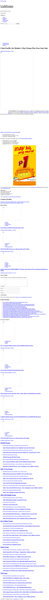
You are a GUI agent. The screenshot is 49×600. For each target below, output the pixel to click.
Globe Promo (4, 547)
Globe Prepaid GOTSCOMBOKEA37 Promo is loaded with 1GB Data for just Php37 (19, 309)
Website (1, 292)
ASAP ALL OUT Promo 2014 (10, 504)
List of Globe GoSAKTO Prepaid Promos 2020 (12, 227)
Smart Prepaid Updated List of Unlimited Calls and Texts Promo (19, 447)
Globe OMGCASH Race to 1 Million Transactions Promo (17, 556)
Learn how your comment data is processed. (23, 297)
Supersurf (7, 412)
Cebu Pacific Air (6, 44)
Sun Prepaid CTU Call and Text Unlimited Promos (15, 530)
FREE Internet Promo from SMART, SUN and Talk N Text (17, 473)
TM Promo (3, 573)
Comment (2, 286)
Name (1, 288)
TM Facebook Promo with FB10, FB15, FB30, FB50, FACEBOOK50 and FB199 (18, 304)
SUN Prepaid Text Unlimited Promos (12, 544)
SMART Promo (5, 443)
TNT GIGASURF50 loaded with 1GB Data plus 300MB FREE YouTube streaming (19, 308)
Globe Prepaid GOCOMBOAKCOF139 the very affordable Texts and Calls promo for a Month (21, 316)
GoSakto (7, 223)
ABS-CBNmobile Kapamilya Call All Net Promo (15, 500)
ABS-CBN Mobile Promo (8, 495)
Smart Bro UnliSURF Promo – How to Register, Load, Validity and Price (21, 466)
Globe (6, 222)
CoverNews (15, 598)
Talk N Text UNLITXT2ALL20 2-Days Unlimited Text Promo (18, 478)
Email (1, 290)
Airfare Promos (6, 43)
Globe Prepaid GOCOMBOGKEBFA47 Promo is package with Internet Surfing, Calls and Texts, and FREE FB (24, 314)
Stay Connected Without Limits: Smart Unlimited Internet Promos (15, 302)
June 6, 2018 (10, 251)
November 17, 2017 (12, 272)
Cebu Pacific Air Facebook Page (36, 187)
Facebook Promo (8, 387)
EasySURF (7, 243)
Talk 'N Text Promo (6, 469)
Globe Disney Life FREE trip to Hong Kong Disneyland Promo (15, 307)
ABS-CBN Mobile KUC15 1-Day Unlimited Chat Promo (17, 509)
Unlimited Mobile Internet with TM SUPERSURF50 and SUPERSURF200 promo (18, 305)
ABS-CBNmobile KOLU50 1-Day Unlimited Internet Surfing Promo (19, 518)
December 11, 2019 (11, 230)
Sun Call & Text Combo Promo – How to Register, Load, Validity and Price (21, 535)
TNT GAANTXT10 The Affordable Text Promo (14, 483)
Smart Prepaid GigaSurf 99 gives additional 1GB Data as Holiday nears (16, 315)
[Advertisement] (24, 33)
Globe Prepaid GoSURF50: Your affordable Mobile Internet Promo (19, 561)
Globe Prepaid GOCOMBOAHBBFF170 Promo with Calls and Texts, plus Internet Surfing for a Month (22, 311)
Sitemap (4, 19)
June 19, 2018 (10, 395)
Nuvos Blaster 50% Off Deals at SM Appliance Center (11, 202)
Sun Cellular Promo (6, 521)
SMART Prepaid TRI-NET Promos (11, 457)
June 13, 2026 (10, 347)
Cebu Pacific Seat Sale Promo (15, 196)
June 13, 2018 (10, 419)
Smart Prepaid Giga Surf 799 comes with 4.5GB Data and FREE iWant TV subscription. (19, 312)
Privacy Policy (5, 20)
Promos (4, 45)
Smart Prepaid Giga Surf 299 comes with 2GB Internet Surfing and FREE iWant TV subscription (21, 310)
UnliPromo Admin (4, 51)
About (4, 17)
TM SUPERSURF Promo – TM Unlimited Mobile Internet (17, 587)
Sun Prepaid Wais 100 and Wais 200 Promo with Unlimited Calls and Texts (21, 526)
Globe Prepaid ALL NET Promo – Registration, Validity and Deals (19, 552)
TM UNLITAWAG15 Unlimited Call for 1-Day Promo (16, 578)
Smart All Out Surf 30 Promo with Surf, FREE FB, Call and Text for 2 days (21, 452)
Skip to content (3, 0)
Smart (6, 343)
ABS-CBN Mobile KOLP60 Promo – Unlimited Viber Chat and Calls (20, 513)
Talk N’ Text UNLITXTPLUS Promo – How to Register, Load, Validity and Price (23, 487)
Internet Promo (8, 341)
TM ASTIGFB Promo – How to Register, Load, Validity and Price (19, 596)
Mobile (6, 264)
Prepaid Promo (8, 224)
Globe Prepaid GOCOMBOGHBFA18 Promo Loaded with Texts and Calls (17, 317)
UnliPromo (6, 6)
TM (6, 245)
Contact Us (5, 18)
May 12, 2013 (10, 51)
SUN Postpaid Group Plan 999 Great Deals (13, 539)
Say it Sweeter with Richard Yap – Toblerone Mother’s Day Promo (14, 201)
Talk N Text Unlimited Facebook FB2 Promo (14, 492)
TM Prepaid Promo (9, 246)
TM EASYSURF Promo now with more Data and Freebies (14, 249)
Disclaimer (5, 21)
